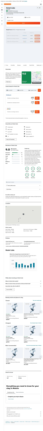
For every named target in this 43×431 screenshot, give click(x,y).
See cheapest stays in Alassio (35, 322)
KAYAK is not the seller (11, 412)
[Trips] (1, 21)
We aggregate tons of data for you (13, 413)
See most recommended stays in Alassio (33, 345)
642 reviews (15, 11)
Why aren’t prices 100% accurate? (13, 415)
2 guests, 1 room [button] (10, 20)
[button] (42, 1)
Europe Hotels (16, 421)
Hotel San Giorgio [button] (9, 337)
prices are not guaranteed (28, 408)
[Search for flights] (1, 7)
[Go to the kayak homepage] (7, 4)
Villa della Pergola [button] (9, 358)
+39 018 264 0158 (9, 14)
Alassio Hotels (8, 422)
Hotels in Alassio (11, 399)
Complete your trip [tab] (10, 392)
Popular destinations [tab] (20, 392)
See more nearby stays (37, 300)
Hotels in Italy (22, 421)
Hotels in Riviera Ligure (35, 421)
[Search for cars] (1, 12)
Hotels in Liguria (27, 421)
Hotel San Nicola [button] (27, 337)
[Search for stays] (1, 10)
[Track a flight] (1, 18)
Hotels (12, 421)
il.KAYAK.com (7, 421)
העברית (25, 1)
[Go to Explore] (1, 15)
